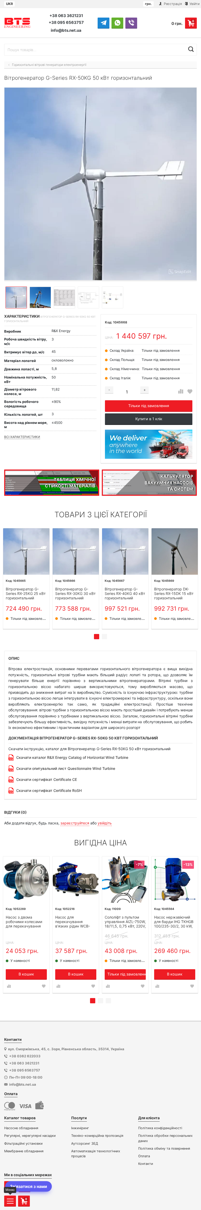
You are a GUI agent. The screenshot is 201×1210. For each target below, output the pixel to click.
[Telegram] (103, 23)
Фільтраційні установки (23, 1143)
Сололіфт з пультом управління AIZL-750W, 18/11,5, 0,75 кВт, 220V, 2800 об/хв (125, 922)
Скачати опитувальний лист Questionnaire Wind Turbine (65, 768)
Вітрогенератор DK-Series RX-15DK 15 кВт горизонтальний (173, 593)
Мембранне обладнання (23, 1151)
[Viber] (131, 23)
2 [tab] (104, 636)
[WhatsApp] (117, 23)
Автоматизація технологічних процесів (95, 1153)
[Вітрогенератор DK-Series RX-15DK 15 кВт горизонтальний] (175, 551)
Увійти (194, 4)
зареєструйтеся (74, 823)
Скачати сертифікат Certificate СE (46, 779)
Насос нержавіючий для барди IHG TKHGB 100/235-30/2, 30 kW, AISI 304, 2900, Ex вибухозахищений (173, 922)
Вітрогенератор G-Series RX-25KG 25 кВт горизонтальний (26, 593)
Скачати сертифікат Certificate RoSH (49, 790)
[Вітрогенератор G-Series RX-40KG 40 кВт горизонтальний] (125, 551)
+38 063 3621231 (66, 15)
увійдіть (105, 823)
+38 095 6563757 (66, 22)
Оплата (144, 1156)
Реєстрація (172, 4)
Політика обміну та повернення (164, 1148)
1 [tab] (96, 636)
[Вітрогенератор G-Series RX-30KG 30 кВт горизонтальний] (76, 551)
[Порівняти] (180, 391)
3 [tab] (108, 1000)
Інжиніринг (80, 1128)
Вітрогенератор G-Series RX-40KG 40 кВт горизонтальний (125, 593)
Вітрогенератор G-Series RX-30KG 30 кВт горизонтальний (75, 593)
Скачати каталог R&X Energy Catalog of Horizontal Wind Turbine (72, 757)
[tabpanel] (26, 578)
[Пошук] (191, 49)
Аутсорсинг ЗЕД (84, 1143)
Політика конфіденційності (160, 1128)
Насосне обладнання (21, 1128)
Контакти (145, 1164)
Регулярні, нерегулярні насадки (30, 1136)
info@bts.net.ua (66, 30)
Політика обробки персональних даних (165, 1138)
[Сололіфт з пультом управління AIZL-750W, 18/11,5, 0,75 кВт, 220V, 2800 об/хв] (125, 879)
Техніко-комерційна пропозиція (97, 1136)
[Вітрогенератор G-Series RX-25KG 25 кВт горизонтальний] (26, 551)
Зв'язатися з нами (28, 1186)
